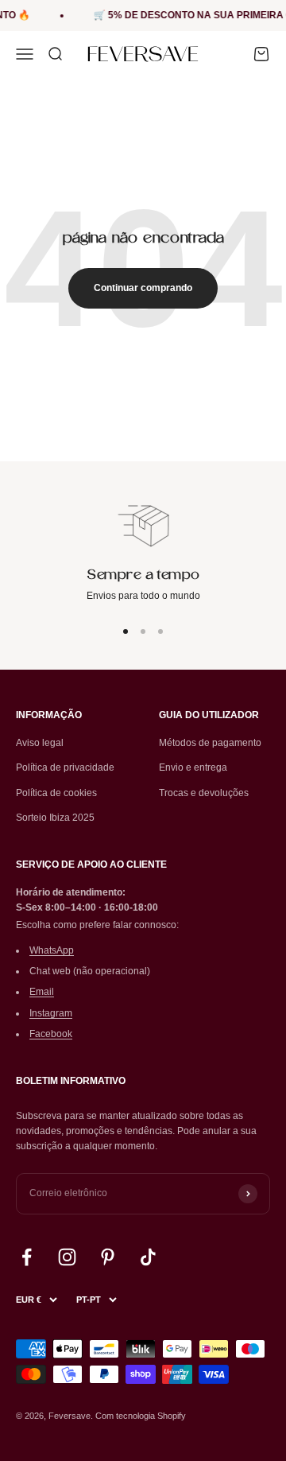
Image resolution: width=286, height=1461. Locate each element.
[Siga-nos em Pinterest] (107, 1257)
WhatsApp (51, 950)
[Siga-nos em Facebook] (26, 1257)
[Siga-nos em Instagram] (67, 1257)
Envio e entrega (193, 767)
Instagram (50, 1013)
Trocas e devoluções (204, 792)
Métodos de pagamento (210, 742)
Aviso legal (40, 742)
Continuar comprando (143, 287)
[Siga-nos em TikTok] (148, 1257)
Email (41, 991)
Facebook (50, 1033)
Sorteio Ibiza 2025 (55, 817)
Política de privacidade (65, 767)
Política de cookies (56, 792)
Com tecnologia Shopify (140, 1415)
